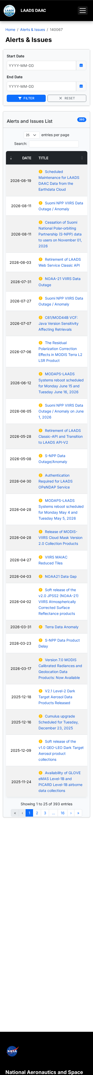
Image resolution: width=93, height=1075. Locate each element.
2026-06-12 (20, 383)
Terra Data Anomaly (62, 627)
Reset (69, 98)
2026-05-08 (20, 459)
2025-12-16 (21, 722)
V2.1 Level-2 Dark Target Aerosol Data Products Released (56, 697)
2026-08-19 (20, 180)
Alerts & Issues (32, 29)
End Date (14, 77)
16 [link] (63, 813)
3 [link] (45, 813)
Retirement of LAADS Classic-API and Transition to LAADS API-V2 (60, 436)
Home (10, 29)
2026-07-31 (21, 281)
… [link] (53, 813)
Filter (29, 98)
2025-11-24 (21, 782)
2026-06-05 (20, 411)
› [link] (71, 813)
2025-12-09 (21, 750)
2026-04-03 (20, 576)
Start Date (15, 56)
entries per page (55, 135)
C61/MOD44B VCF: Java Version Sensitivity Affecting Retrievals (58, 323)
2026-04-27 (20, 560)
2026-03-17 (21, 668)
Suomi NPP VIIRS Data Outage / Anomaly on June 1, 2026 (61, 411)
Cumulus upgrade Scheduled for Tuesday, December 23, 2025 (58, 722)
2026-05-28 (20, 436)
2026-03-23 (20, 643)
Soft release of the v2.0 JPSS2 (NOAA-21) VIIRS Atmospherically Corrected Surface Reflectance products (58, 602)
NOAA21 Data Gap (61, 576)
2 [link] (37, 813)
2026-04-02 (20, 601)
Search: (20, 143)
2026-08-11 (21, 206)
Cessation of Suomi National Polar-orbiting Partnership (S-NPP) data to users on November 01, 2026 (60, 234)
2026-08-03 (20, 262)
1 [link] (29, 813)
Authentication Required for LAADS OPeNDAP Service (55, 481)
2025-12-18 (21, 697)
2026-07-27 (20, 301)
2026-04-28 (20, 509)
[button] (11, 158)
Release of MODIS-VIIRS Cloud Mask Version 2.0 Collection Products (60, 537)
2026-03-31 (20, 627)
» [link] (78, 813)
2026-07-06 (20, 351)
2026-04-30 (20, 481)
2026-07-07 (20, 323)
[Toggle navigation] (83, 10)
